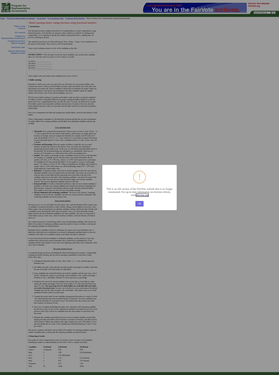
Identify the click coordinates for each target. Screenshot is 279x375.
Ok (139, 203)
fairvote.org (142, 195)
